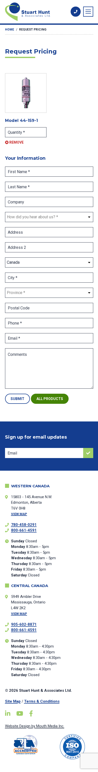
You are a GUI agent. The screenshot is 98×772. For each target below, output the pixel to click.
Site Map (13, 701)
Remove (16, 142)
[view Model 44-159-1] (26, 93)
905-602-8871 (24, 624)
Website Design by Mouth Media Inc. (34, 726)
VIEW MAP (19, 514)
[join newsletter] (88, 453)
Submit (17, 399)
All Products (49, 399)
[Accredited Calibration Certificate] (26, 744)
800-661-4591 (24, 530)
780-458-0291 (24, 524)
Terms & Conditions (42, 701)
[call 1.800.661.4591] (76, 12)
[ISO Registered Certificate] (72, 746)
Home (9, 29)
